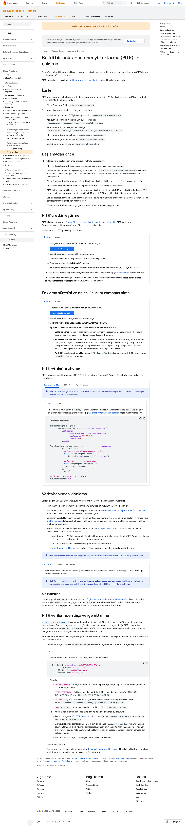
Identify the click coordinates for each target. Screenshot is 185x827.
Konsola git (169, 3)
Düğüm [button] (59, 403)
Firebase (45, 51)
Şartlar (39, 822)
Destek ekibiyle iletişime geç (147, 781)
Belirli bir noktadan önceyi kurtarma (85, 80)
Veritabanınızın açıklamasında (65, 548)
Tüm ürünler (128, 811)
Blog (158, 3)
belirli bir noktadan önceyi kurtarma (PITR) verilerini (123, 510)
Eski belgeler (140, 801)
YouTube (89, 793)
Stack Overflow (142, 785)
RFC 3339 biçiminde (80, 716)
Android (68, 811)
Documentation (12, 10)
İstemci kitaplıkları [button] (52, 385)
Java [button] (49, 403)
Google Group (141, 789)
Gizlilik (47, 822)
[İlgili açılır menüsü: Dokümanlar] (69, 3)
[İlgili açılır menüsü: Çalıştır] (50, 3)
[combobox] (114, 3)
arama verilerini (94, 599)
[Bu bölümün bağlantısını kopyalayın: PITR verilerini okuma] (82, 368)
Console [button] (47, 564)
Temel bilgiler (23, 16)
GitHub (40, 797)
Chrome (80, 811)
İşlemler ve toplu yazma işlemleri (104, 413)
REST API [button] (67, 385)
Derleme (29, 3)
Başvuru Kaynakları (93, 16)
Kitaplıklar (41, 793)
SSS (137, 797)
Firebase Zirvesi (92, 785)
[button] (15, 39)
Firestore (31, 10)
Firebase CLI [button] (71, 564)
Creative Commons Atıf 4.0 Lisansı (83, 758)
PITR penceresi (105, 528)
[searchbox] (17, 24)
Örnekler (109, 16)
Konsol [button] (47, 237)
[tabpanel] (96, 262)
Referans (40, 785)
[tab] (47, 237)
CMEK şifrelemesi (55, 521)
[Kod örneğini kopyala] (144, 418)
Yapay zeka (42, 16)
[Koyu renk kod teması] (140, 418)
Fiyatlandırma (123, 273)
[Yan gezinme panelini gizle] (30, 822)
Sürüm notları (141, 793)
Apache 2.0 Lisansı (123, 758)
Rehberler (41, 781)
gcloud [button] (57, 237)
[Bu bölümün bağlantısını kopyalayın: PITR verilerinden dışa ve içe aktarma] (111, 615)
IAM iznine (110, 555)
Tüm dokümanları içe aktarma (101, 749)
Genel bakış (8, 16)
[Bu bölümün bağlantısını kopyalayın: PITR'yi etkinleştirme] (81, 215)
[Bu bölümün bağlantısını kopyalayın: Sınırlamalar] (62, 594)
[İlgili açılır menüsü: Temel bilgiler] (32, 16)
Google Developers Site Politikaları (56, 761)
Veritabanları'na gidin (62, 249)
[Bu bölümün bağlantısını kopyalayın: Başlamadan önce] (76, 154)
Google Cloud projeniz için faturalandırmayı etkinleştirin (90, 222)
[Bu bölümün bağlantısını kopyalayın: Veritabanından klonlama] (89, 494)
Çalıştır (44, 3)
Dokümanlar (61, 3)
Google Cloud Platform (109, 811)
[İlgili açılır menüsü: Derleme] (36, 3)
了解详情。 (115, 26)
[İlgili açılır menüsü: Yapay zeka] (50, 16)
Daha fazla (78, 3)
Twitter (89, 789)
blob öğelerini (119, 599)
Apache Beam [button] (82, 385)
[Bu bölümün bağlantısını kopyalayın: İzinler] (55, 90)
